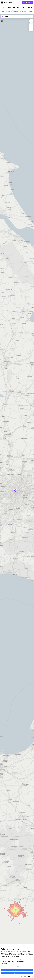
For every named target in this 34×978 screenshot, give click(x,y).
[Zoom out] (31, 29)
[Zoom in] (31, 25)
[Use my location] (31, 21)
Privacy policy (18, 966)
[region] (17, 496)
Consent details (5, 966)
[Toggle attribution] (2, 21)
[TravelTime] (7, 2)
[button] (15, 490)
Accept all (17, 970)
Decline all (17, 973)
